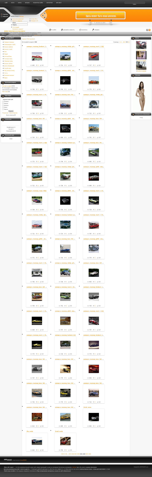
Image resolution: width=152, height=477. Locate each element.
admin (38, 58)
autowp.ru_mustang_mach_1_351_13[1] (38, 263)
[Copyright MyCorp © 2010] (142, 459)
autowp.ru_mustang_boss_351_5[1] (94, 142)
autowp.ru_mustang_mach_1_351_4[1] (38, 94)
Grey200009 (23, 460)
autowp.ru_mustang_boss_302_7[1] (37, 407)
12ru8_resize (87, 407)
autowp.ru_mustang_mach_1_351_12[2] (38, 335)
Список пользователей (17, 19)
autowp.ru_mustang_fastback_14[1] (37, 70)
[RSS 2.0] (149, 30)
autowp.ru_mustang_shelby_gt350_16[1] (95, 94)
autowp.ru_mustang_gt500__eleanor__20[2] (40, 239)
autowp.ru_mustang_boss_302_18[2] (37, 383)
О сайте (54, 29)
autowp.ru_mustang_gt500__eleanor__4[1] (67, 191)
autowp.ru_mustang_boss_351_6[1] (37, 118)
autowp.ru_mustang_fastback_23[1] (94, 335)
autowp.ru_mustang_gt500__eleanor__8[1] (67, 70)
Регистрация (16, 27)
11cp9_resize (59, 431)
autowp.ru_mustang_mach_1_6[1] (93, 311)
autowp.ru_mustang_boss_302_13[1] (37, 359)
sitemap (74, 467)
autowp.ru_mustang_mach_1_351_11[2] (38, 311)
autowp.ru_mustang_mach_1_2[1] (93, 46)
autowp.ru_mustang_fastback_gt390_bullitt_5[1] (69, 142)
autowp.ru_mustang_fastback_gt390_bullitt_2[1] (69, 215)
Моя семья (5, 91)
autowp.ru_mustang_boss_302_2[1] (65, 407)
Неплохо (6, 105)
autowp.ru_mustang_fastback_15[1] (37, 46)
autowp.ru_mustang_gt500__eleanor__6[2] (67, 118)
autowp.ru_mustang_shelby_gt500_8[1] (38, 215)
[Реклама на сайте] (100, 23)
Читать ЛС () (34, 19)
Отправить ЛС (34, 20)
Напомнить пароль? (18, 29)
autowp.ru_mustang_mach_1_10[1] (93, 191)
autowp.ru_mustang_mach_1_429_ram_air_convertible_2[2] (73, 287)
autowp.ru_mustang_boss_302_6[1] (65, 359)
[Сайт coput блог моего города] (25, 13)
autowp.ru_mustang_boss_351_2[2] (65, 239)
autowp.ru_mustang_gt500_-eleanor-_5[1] (95, 167)
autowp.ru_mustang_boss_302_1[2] (94, 383)
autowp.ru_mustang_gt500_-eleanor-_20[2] (67, 311)
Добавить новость (69, 29)
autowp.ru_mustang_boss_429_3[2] (37, 287)
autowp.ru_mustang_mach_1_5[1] (37, 167)
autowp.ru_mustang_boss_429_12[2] (94, 263)
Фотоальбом (30, 39)
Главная (24, 39)
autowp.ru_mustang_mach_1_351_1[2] (95, 215)
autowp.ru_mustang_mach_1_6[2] (37, 142)
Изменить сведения (17, 20)
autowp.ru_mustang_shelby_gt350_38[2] (67, 263)
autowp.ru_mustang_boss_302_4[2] (65, 383)
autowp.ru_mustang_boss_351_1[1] (65, 94)
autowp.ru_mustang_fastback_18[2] (94, 287)
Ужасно (6, 109)
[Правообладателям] (147, 30)
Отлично (6, 101)
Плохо (5, 107)
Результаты (5, 112)
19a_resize (30, 431)
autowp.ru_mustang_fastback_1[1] (65, 335)
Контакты (84, 29)
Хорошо (6, 103)
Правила (96, 29)
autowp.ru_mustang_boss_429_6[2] (94, 118)
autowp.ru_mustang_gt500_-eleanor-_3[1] (95, 239)
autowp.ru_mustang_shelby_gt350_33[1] (67, 46)
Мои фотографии (6, 86)
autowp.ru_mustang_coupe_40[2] (36, 191)
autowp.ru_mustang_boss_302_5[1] (94, 359)
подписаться (37, 35)
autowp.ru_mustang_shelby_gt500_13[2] (67, 167)
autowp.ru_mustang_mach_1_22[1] (93, 70)
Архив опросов (13, 112)
